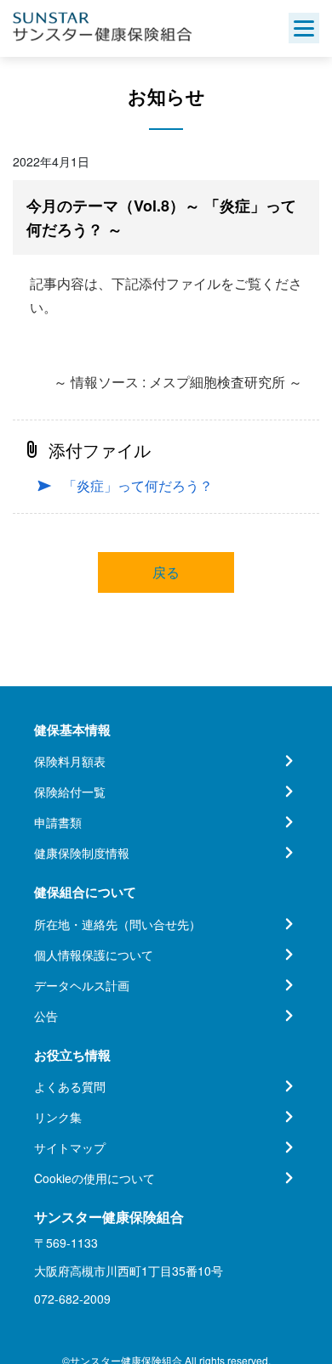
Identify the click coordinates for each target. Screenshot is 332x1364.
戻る (166, 572)
